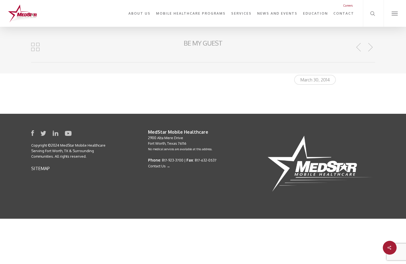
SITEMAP (40, 168)
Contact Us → (159, 166)
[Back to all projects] (35, 47)
